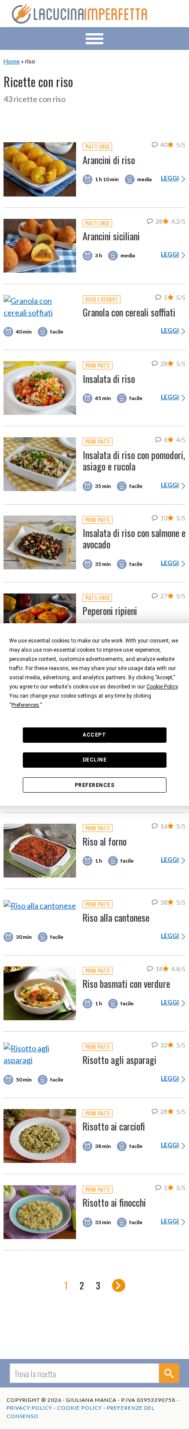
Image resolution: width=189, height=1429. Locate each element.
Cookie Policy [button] (162, 687)
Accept (94, 735)
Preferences (95, 785)
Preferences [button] (25, 705)
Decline (95, 760)
